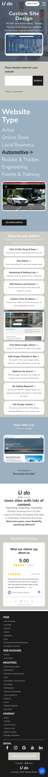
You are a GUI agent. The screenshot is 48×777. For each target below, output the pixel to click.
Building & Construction (14, 674)
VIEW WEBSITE (24, 445)
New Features (9, 621)
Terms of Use (9, 728)
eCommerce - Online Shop (14, 681)
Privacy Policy (10, 725)
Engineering (9, 688)
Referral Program (11, 735)
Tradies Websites (11, 706)
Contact (7, 721)
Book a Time (32, 3)
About (6, 718)
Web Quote (8, 658)
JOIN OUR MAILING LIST (24, 756)
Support (7, 628)
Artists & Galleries (12, 667)
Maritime (7, 699)
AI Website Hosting (11, 646)
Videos (6, 632)
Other (6, 702)
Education (8, 684)
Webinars (8, 636)
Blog (6, 639)
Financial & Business (12, 692)
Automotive (9, 670)
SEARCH (38, 80)
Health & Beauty (10, 695)
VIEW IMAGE (24, 448)
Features (7, 625)
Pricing (7, 655)
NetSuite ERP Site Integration (16, 643)
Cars (6, 677)
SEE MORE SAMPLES (14, 222)
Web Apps (8, 709)
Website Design (10, 732)
